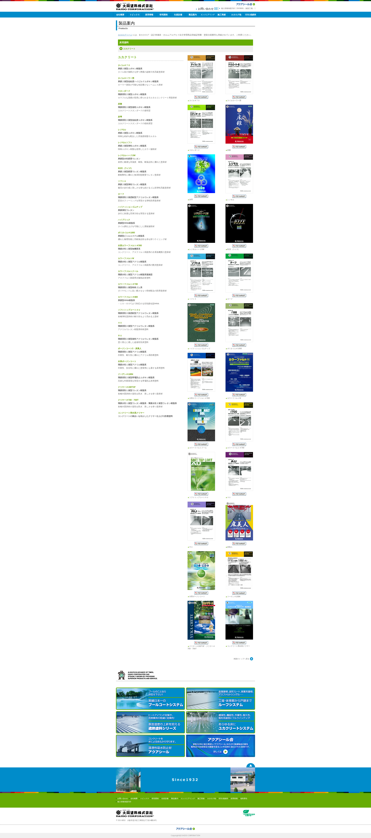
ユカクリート (129, 48)
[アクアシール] (150, 746)
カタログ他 (236, 14)
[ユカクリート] (220, 722)
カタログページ (125, 35)
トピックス (135, 14)
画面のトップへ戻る (241, 659)
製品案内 (193, 14)
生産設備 (178, 14)
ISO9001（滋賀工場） (245, 8)
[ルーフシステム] (220, 698)
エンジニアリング (207, 14)
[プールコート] (150, 698)
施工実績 (222, 14)
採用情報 (149, 14)
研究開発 (164, 14)
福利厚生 (243, 798)
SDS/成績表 (250, 14)
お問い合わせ (122, 798)
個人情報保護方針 (228, 8)
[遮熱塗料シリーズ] (150, 722)
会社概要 (120, 14)
